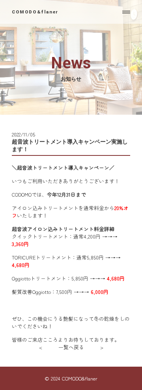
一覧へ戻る (71, 347)
